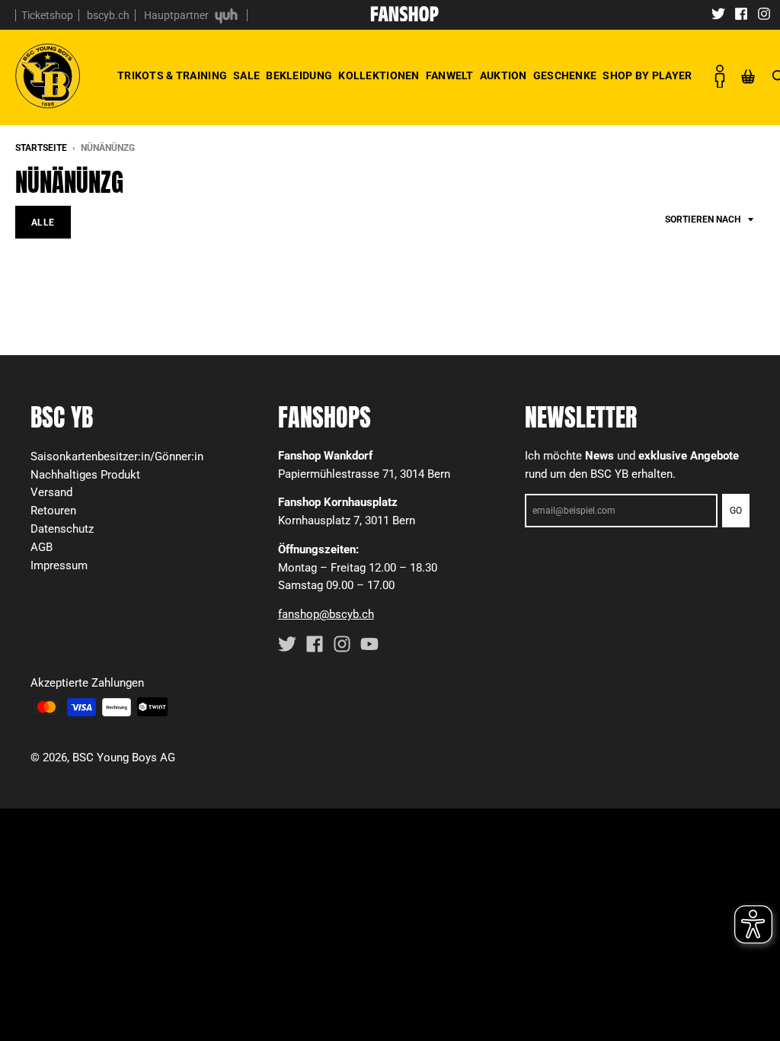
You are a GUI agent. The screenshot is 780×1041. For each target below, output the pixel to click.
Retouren (53, 510)
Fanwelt (450, 75)
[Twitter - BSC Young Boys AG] (718, 13)
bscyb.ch (108, 15)
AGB (41, 547)
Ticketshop (47, 15)
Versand (51, 492)
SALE (246, 75)
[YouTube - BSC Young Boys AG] (369, 644)
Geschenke (565, 75)
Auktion (503, 75)
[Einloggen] (719, 76)
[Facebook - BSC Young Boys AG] (741, 13)
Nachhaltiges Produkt (85, 475)
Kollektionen (378, 75)
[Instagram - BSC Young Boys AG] (764, 13)
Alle (43, 222)
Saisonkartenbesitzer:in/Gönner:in (116, 456)
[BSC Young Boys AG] (404, 16)
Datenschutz (62, 529)
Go (736, 510)
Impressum (59, 565)
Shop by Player (647, 75)
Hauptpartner (177, 15)
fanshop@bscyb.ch (326, 614)
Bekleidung (299, 75)
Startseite (41, 148)
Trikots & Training (172, 75)
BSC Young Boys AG (123, 757)
